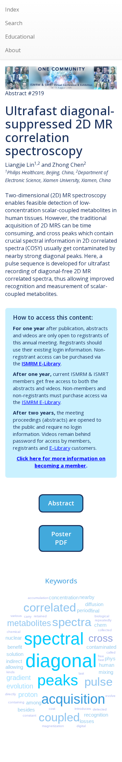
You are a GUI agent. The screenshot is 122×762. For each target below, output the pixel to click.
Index (12, 9)
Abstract (61, 503)
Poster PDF (61, 538)
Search (13, 23)
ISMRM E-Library (41, 363)
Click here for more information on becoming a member (61, 462)
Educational (20, 36)
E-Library (59, 447)
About (13, 50)
